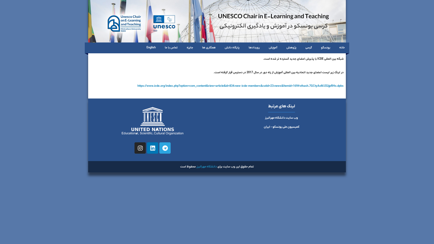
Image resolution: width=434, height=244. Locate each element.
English (151, 47)
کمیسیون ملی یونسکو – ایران (281, 127)
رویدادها (254, 47)
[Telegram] (165, 148)
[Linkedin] (152, 148)
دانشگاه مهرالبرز (206, 167)
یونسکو (325, 47)
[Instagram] (140, 148)
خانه (342, 47)
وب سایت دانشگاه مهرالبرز (281, 118)
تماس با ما (171, 47)
